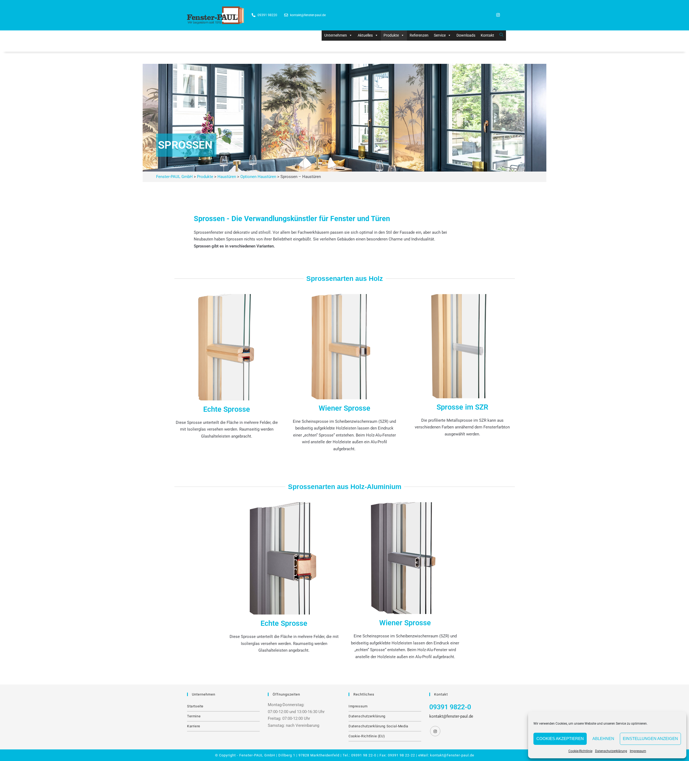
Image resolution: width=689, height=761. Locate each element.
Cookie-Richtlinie (580, 751)
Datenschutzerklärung (611, 751)
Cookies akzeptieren (560, 738)
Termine (194, 716)
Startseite (195, 706)
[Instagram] (498, 15)
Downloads (465, 35)
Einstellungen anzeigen (650, 738)
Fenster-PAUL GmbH (257, 755)
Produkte (391, 35)
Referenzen (419, 35)
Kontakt (487, 35)
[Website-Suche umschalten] (501, 35)
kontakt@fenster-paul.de (451, 716)
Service (440, 35)
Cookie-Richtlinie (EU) (367, 736)
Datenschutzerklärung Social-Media (378, 726)
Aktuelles (365, 35)
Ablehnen (603, 738)
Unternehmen (335, 35)
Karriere (193, 726)
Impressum (638, 751)
